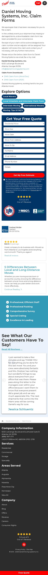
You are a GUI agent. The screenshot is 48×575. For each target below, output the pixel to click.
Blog (4, 509)
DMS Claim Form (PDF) (14, 80)
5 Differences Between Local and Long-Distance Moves (22, 269)
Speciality (6, 460)
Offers (4, 513)
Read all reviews (11, 256)
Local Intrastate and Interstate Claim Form (23, 101)
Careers (5, 521)
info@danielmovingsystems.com (15, 69)
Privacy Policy (10, 192)
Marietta (5, 482)
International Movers (34, 106)
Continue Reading (12, 289)
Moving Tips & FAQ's (13, 110)
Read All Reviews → (12, 349)
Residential (6, 448)
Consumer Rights (9, 525)
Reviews (5, 517)
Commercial (7, 452)
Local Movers (9, 96)
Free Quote (24, 573)
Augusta (5, 474)
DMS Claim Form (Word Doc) (16, 76)
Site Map (29, 549)
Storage (5, 456)
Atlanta (5, 470)
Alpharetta (6, 478)
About (4, 505)
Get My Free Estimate (24, 175)
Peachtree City (8, 487)
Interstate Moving (11, 106)
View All (5, 495)
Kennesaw (6, 491)
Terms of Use (35, 190)
